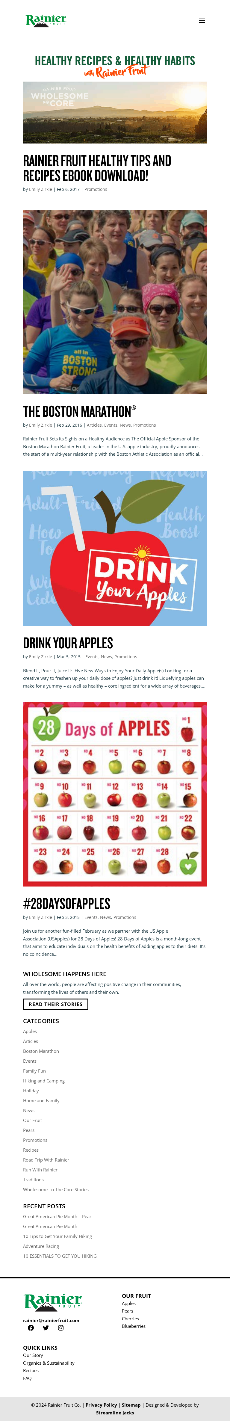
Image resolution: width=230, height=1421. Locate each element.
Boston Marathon (41, 1051)
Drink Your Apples (68, 642)
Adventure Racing (41, 1246)
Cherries (130, 1319)
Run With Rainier (40, 1170)
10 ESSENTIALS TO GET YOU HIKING (60, 1256)
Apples (30, 1031)
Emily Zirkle (40, 189)
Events (110, 425)
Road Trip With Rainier (46, 1160)
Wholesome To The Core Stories (56, 1189)
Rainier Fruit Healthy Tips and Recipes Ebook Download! (97, 167)
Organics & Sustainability (49, 1363)
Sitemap (131, 1405)
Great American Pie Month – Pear (57, 1216)
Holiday (31, 1091)
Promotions (95, 189)
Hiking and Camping (44, 1081)
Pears (28, 1130)
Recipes (31, 1150)
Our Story (33, 1355)
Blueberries (134, 1326)
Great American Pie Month (50, 1226)
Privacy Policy (101, 1405)
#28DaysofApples (66, 903)
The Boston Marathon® (79, 411)
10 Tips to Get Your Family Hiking (57, 1236)
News (125, 425)
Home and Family (41, 1100)
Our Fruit (32, 1120)
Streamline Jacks (115, 1413)
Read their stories (56, 1004)
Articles (94, 425)
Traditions (33, 1180)
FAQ (27, 1378)
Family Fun (34, 1071)
